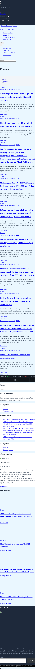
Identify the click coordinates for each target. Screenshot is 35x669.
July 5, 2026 (4, 523)
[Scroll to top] (0, 668)
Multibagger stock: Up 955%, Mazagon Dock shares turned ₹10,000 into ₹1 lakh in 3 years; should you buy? (17, 186)
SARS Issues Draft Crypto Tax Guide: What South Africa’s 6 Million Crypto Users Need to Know (16, 516)
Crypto (5, 409)
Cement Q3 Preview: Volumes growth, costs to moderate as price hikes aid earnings (16, 97)
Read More (3, 114)
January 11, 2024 (5, 550)
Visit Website (4, 486)
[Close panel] (8, 16)
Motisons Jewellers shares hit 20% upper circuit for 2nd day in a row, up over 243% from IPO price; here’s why (17, 272)
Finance (5, 81)
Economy (3, 540)
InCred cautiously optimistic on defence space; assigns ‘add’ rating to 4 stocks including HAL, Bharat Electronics (17, 213)
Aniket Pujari (4, 89)
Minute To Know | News (7, 29)
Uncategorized (8, 411)
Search (2, 657)
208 (7, 374)
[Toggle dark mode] (0, 3)
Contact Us (7, 39)
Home (5, 79)
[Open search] (0, 1)
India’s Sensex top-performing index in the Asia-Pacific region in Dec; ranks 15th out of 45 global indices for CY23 (17, 328)
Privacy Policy (7, 33)
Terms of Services (9, 37)
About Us (6, 35)
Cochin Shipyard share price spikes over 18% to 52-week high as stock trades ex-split (15, 301)
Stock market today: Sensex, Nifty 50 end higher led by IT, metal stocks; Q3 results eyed (16, 242)
